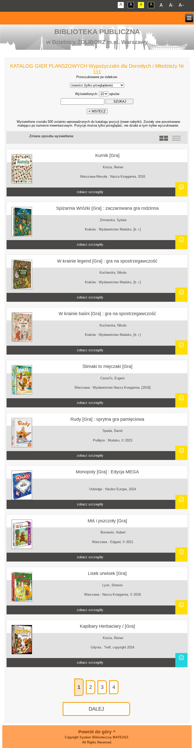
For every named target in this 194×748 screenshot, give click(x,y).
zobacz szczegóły (90, 192)
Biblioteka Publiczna (97, 32)
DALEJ (96, 709)
